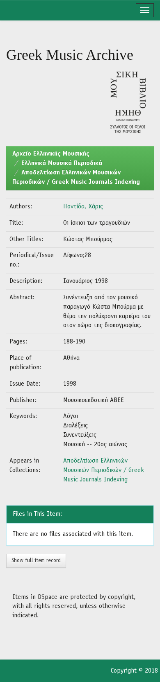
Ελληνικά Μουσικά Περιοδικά (61, 163)
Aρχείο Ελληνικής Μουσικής (50, 154)
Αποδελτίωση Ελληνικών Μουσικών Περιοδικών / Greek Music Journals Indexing (103, 470)
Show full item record (36, 561)
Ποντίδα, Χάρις (83, 206)
